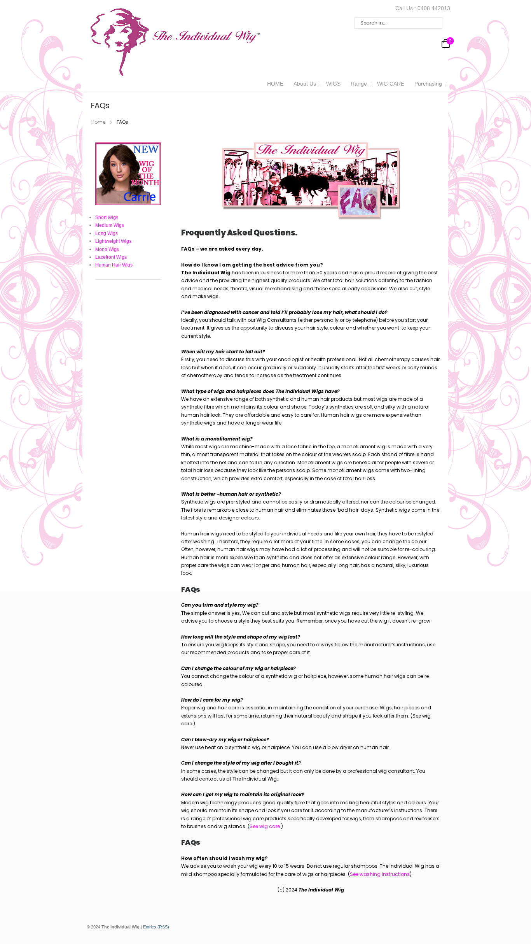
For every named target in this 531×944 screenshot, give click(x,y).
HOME (275, 84)
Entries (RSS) (156, 927)
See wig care (265, 826)
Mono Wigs (107, 249)
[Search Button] (434, 23)
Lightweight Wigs (113, 241)
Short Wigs (106, 217)
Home (98, 122)
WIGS (333, 84)
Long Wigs (106, 233)
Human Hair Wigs (114, 265)
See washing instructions (380, 874)
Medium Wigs (109, 225)
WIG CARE (390, 84)
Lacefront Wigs (111, 257)
